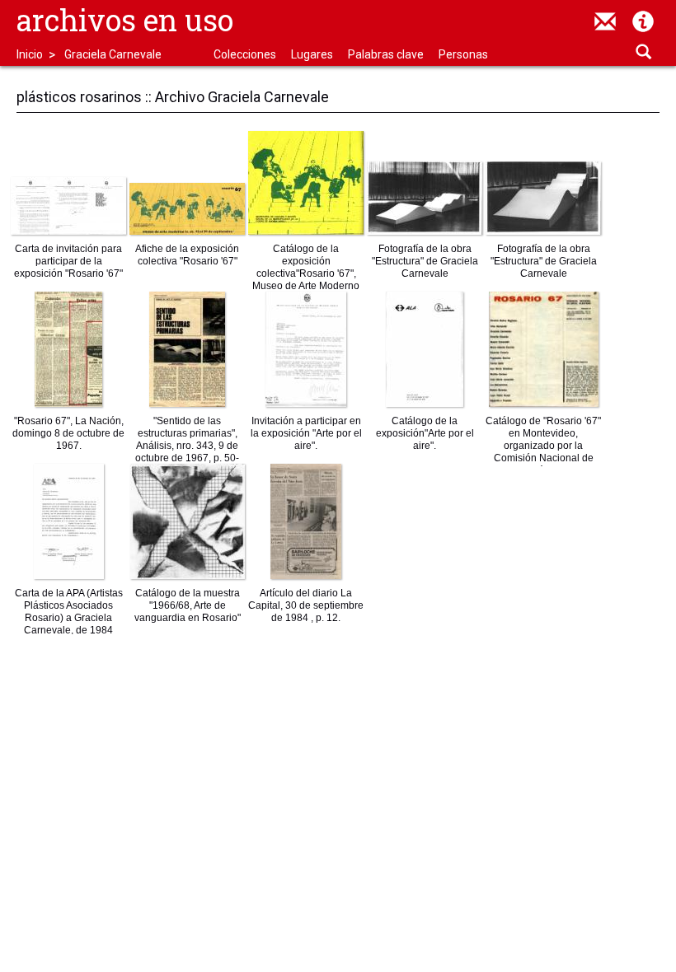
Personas (463, 54)
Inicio (29, 54)
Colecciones (245, 54)
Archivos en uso (124, 20)
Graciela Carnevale (113, 54)
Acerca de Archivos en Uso (643, 21)
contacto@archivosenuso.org (605, 21)
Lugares (312, 54)
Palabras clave (386, 54)
